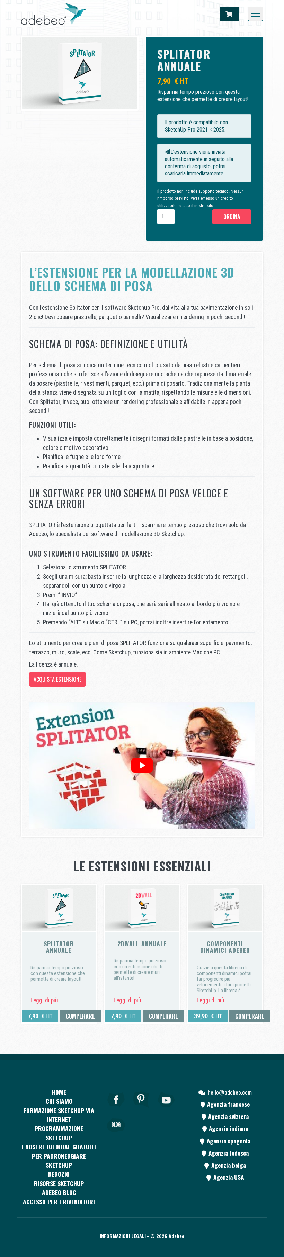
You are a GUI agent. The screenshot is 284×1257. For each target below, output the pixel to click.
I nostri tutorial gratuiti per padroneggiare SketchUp (59, 1155)
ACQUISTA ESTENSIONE (57, 679)
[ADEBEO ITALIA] (54, 14)
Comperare (80, 1016)
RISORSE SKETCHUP (59, 1183)
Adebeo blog (59, 1192)
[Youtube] (166, 1108)
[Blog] (116, 1134)
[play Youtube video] (142, 765)
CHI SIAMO (59, 1100)
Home (59, 1091)
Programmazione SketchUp (59, 1133)
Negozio (59, 1173)
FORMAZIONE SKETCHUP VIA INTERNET (59, 1115)
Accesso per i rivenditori (59, 1201)
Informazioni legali (123, 1235)
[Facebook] (116, 1108)
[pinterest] (141, 1108)
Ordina (231, 216)
